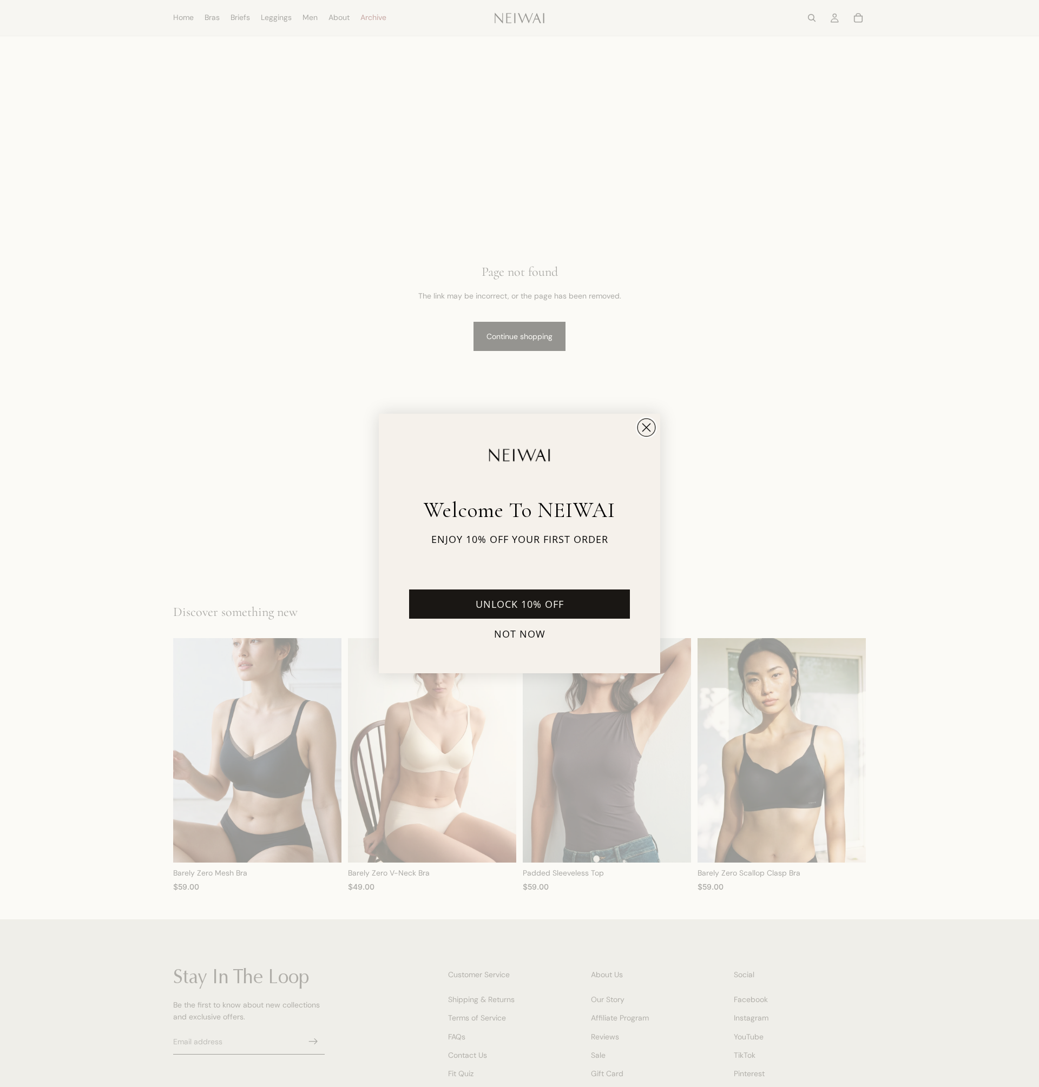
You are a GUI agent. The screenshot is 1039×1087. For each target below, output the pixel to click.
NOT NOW (519, 633)
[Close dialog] (646, 427)
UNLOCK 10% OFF (520, 604)
